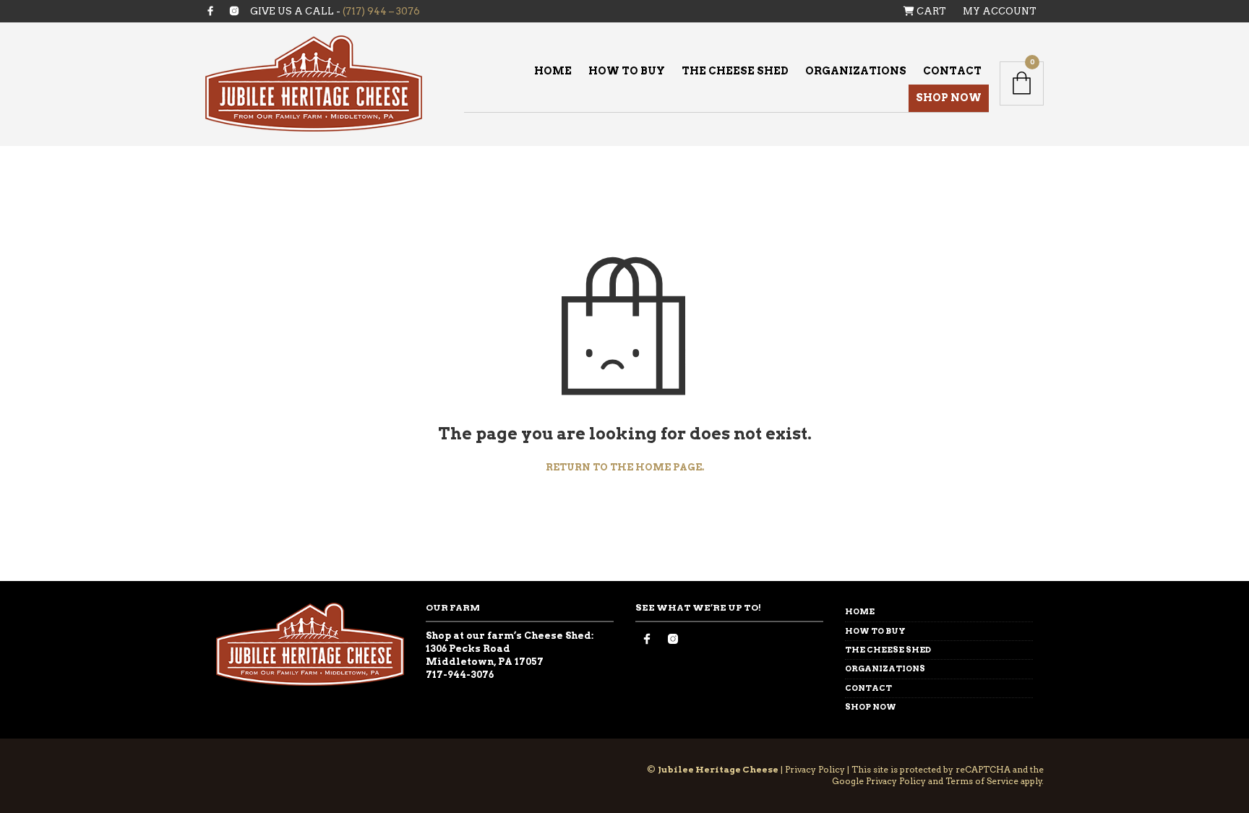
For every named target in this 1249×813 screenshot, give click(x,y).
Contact (952, 71)
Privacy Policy (815, 769)
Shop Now (949, 97)
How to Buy (626, 71)
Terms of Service (981, 780)
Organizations (855, 71)
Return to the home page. (625, 467)
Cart (930, 11)
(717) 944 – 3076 (381, 11)
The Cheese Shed (735, 71)
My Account (999, 11)
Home (553, 71)
